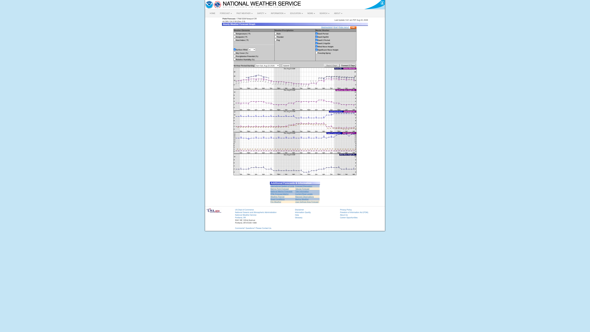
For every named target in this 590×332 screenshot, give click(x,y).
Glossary (298, 217)
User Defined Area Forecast (307, 201)
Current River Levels (304, 194)
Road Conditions (277, 199)
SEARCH (324, 13)
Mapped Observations (304, 196)
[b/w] (336, 27)
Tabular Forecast (302, 188)
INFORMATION (277, 13)
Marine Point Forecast (279, 188)
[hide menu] (344, 27)
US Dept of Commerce (244, 209)
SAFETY (261, 13)
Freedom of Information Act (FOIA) (354, 212)
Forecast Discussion (303, 186)
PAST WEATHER (243, 13)
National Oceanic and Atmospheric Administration (256, 212)
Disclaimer (299, 209)
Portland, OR (240, 217)
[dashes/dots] (326, 27)
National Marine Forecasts (281, 191)
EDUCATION (295, 13)
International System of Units (282, 186)
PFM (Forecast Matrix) (279, 194)
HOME (212, 13)
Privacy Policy (346, 209)
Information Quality (303, 212)
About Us (344, 214)
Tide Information (302, 191)
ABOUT (337, 13)
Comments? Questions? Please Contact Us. (253, 228)
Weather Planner (277, 196)
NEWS (310, 13)
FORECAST (225, 13)
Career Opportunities (349, 217)
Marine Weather (302, 199)
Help (297, 214)
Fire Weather (275, 201)
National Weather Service (245, 214)
